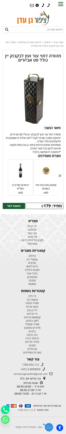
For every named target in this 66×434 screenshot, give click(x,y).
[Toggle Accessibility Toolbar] (59, 427)
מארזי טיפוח (32, 303)
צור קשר (32, 233)
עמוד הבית (58, 42)
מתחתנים (32, 277)
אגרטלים (32, 349)
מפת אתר (32, 244)
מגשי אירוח (32, 306)
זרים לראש (32, 266)
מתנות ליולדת (32, 270)
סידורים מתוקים (32, 328)
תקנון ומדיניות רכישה (32, 240)
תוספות (32, 284)
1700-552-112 (30, 364)
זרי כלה (32, 296)
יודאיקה (47, 42)
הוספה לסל (14, 206)
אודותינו (32, 229)
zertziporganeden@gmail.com (31, 373)
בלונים (32, 331)
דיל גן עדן (32, 310)
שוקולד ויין (32, 259)
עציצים (32, 263)
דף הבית (32, 226)
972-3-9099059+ (30, 369)
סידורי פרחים (32, 342)
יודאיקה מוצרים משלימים (29, 42)
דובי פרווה (32, 335)
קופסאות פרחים (32, 317)
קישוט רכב (32, 300)
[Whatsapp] (5, 419)
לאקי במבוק (32, 320)
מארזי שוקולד (32, 324)
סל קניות (32, 237)
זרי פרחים (32, 314)
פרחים (32, 256)
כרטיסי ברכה (32, 338)
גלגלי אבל (32, 273)
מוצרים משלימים (32, 352)
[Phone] (5, 410)
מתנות (32, 280)
